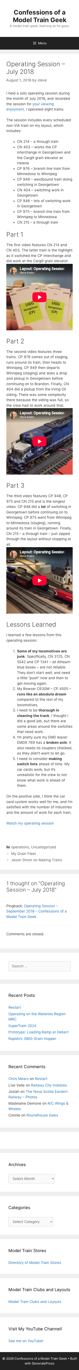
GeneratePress (43, 1363)
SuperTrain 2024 (22, 1026)
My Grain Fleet (23, 854)
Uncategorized (43, 847)
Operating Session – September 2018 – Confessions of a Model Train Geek (36, 911)
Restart (14, 1007)
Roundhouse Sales (42, 1115)
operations (20, 847)
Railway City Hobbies (49, 1085)
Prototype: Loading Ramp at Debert (38, 1032)
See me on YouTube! (25, 1341)
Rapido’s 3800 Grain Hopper (32, 1039)
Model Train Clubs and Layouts (34, 1302)
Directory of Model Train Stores (34, 1263)
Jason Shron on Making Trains (36, 860)
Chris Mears (18, 1079)
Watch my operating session (30, 823)
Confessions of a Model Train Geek (39, 16)
